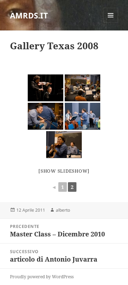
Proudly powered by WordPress (42, 277)
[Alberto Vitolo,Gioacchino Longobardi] (45, 87)
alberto (63, 210)
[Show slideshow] (64, 171)
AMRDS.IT (29, 15)
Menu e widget (110, 22)
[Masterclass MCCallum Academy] (82, 116)
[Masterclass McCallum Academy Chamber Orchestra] (82, 87)
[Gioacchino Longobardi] (45, 116)
